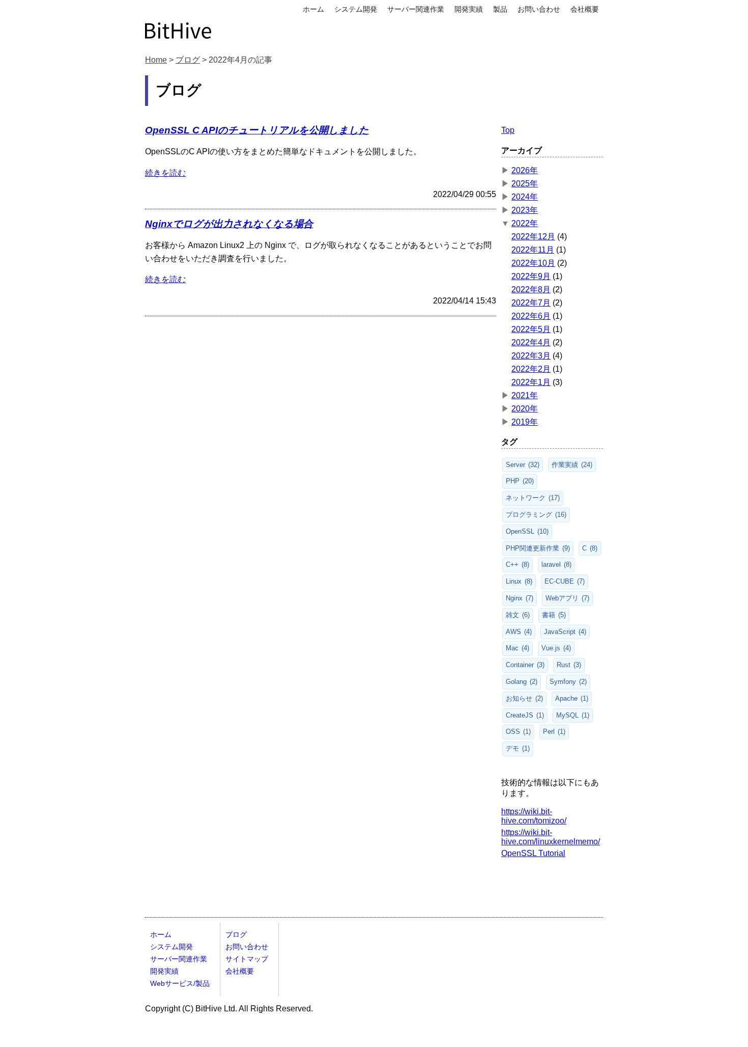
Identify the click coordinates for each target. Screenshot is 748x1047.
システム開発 (355, 9)
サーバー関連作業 (415, 9)
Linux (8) (519, 581)
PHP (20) (520, 481)
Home (156, 60)
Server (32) (522, 465)
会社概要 (584, 9)
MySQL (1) (572, 715)
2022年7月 (531, 302)
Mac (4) (517, 648)
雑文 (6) (518, 615)
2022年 (524, 223)
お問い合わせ (538, 9)
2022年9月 (531, 276)
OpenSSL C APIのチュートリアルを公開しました (257, 130)
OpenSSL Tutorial (533, 853)
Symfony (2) (568, 681)
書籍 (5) (554, 615)
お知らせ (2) (524, 698)
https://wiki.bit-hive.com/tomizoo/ (533, 816)
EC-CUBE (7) (564, 581)
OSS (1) (518, 731)
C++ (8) (517, 564)
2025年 (524, 183)
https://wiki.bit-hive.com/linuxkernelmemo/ (550, 837)
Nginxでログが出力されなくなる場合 (229, 223)
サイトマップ (246, 959)
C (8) (589, 548)
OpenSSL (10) (527, 531)
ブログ (188, 60)
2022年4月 (531, 342)
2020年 (524, 408)
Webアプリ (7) (567, 598)
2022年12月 (533, 236)
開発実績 (468, 9)
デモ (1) (518, 748)
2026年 (524, 170)
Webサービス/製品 (180, 983)
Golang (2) (521, 681)
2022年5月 (531, 329)
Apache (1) (571, 698)
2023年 (524, 210)
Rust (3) (569, 665)
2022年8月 (531, 289)
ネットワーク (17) (533, 498)
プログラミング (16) (536, 514)
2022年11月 (532, 249)
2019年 (524, 422)
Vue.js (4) (556, 648)
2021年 (524, 395)
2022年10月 (533, 263)
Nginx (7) (519, 598)
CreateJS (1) (525, 715)
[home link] (178, 29)
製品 (500, 9)
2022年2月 (531, 369)
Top (507, 130)
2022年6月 (531, 316)
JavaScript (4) (565, 632)
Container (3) (525, 665)
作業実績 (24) (572, 465)
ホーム (313, 9)
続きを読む (165, 173)
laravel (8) (556, 564)
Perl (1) (554, 731)
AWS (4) (519, 632)
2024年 (524, 196)
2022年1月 (531, 382)
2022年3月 (531, 355)
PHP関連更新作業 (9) (538, 548)
